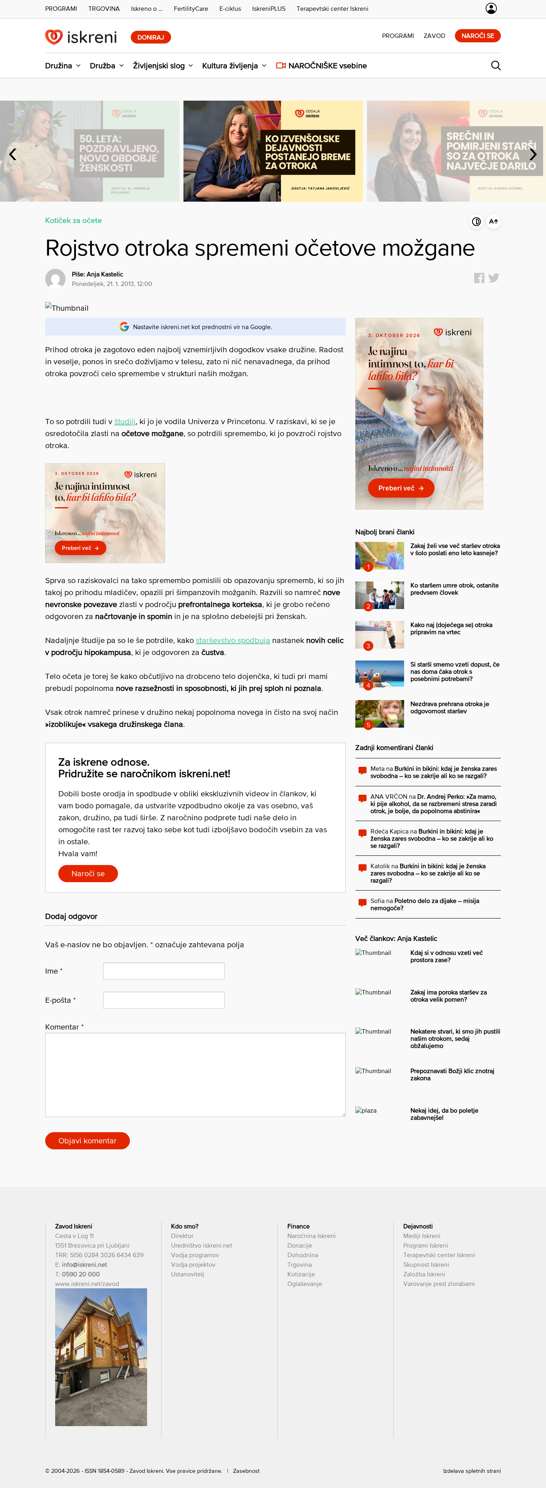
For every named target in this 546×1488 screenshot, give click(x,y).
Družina (58, 65)
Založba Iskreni (424, 1274)
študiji (125, 421)
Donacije (299, 1245)
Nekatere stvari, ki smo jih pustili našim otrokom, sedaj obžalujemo (455, 1038)
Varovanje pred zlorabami (439, 1283)
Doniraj (150, 37)
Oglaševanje (304, 1283)
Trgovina (299, 1264)
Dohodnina (302, 1254)
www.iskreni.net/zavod (87, 1283)
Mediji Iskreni (421, 1235)
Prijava (491, 8)
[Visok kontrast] (476, 221)
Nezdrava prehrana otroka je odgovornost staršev (449, 707)
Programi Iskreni (425, 1245)
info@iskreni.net (84, 1264)
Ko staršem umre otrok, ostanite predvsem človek (454, 588)
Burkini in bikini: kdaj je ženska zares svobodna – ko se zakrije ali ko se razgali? (434, 772)
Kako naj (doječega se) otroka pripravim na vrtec (451, 628)
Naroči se (478, 35)
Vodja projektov (193, 1264)
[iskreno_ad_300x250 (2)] (105, 560)
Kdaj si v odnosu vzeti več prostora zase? (446, 956)
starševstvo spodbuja (233, 640)
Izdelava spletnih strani (472, 1471)
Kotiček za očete (73, 220)
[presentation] (13, 151)
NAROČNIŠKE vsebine (328, 65)
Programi (398, 35)
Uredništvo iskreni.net (201, 1245)
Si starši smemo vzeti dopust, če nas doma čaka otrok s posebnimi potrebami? (455, 671)
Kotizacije (301, 1274)
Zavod (434, 35)
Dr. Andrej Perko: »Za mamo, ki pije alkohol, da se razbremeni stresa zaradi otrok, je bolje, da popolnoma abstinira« (434, 803)
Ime (54, 970)
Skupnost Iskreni (426, 1264)
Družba (103, 65)
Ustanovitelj (187, 1274)
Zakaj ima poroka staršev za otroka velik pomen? (448, 995)
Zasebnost (246, 1471)
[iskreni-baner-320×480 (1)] (419, 507)
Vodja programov (195, 1254)
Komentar (64, 1026)
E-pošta (60, 1000)
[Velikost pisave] (493, 221)
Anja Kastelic (105, 274)
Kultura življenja (230, 65)
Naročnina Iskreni (311, 1235)
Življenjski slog (159, 65)
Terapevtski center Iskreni (439, 1254)
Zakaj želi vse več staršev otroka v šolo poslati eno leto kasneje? (455, 549)
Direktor (182, 1235)
